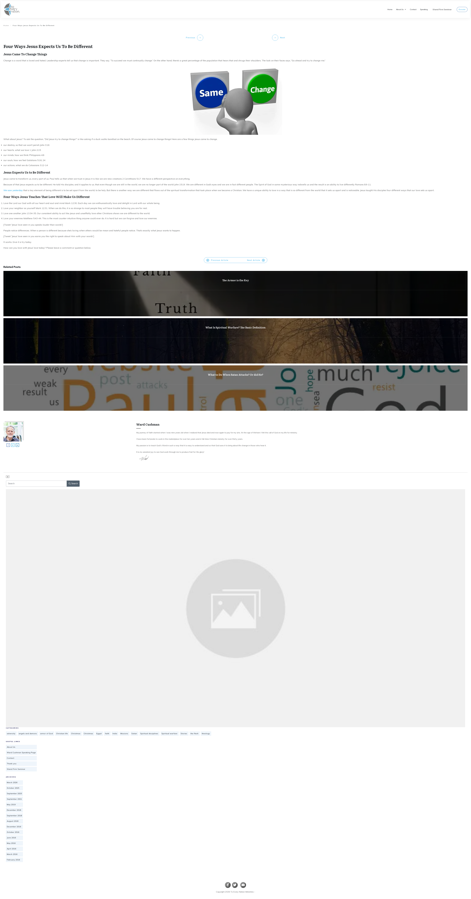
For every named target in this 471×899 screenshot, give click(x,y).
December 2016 (14, 827)
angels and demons (28, 733)
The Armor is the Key (235, 293)
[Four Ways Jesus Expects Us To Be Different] (235, 608)
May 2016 (11, 843)
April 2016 (11, 849)
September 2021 (14, 799)
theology (206, 733)
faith (107, 733)
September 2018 (14, 815)
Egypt (99, 733)
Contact (10, 758)
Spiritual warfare (169, 733)
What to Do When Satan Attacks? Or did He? (235, 388)
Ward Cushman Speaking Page (21, 752)
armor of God (46, 733)
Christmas (75, 733)
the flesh (194, 733)
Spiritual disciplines (149, 733)
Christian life (62, 733)
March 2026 (12, 782)
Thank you (11, 763)
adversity (11, 733)
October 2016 (13, 832)
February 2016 (13, 860)
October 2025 (13, 788)
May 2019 (11, 804)
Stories (184, 733)
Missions (124, 733)
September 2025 (14, 793)
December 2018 (14, 810)
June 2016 (11, 838)
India (115, 733)
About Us (11, 747)
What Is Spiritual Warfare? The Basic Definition (235, 341)
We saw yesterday (13, 190)
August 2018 (12, 821)
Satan (134, 733)
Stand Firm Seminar (16, 769)
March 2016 (12, 854)
